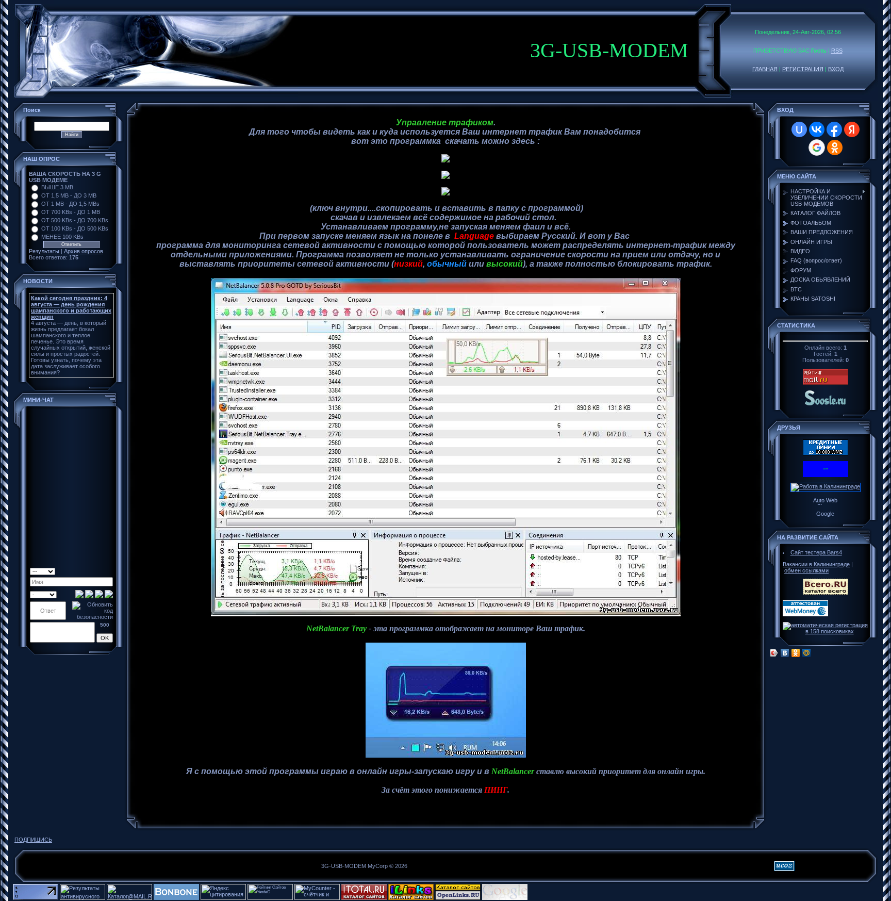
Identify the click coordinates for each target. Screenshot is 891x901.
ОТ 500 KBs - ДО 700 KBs (74, 220)
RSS (837, 50)
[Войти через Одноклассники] (835, 147)
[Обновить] (83, 570)
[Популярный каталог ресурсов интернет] (176, 898)
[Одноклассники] (795, 653)
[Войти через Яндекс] (852, 129)
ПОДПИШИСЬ (33, 840)
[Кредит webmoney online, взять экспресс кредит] (825, 453)
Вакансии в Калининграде (816, 564)
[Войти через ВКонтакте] (816, 129)
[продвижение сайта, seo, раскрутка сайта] (551, 898)
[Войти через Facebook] (834, 129)
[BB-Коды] (100, 570)
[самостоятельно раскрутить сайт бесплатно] (504, 898)
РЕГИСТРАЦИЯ (802, 69)
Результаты (44, 251)
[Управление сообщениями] (109, 570)
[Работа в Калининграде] (825, 486)
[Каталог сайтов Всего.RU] (825, 592)
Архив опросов (83, 251)
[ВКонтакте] (785, 653)
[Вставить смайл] (92, 570)
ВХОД (836, 69)
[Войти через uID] (799, 129)
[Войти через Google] (816, 147)
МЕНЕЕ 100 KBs (62, 237)
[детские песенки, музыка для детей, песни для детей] (825, 405)
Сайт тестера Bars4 (816, 552)
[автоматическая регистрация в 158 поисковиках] (825, 631)
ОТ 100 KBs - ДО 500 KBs (74, 228)
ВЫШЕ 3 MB (57, 187)
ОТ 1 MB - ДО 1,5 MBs (70, 204)
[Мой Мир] (806, 653)
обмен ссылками (806, 570)
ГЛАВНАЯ (765, 69)
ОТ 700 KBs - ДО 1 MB (70, 212)
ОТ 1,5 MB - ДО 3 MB (68, 195)
